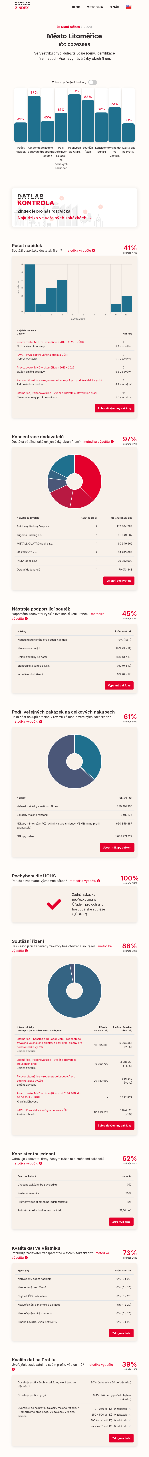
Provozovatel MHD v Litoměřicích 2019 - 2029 (45, 367)
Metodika (95, 7)
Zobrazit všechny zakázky (114, 408)
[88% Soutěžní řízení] (88, 89)
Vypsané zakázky (119, 685)
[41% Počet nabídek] (20, 89)
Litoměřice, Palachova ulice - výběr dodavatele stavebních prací (57, 393)
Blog (76, 7)
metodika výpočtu (78, 250)
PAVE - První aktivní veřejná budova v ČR (42, 354)
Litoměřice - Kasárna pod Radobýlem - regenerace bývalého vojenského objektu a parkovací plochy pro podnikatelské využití (49, 1043)
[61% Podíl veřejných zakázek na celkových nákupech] (61, 89)
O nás (114, 7)
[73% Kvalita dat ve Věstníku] (114, 89)
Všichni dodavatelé (118, 580)
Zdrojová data (121, 1221)
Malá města (70, 27)
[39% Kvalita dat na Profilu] (128, 89)
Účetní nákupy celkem (117, 847)
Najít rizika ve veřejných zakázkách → (55, 217)
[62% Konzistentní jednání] (101, 89)
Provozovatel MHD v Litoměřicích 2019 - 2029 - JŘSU (50, 342)
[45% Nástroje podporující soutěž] (47, 89)
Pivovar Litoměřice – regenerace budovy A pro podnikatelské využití (59, 380)
